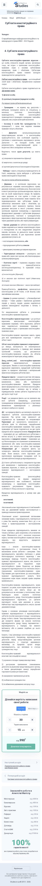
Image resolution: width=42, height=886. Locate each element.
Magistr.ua (17, 13)
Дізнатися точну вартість (21, 747)
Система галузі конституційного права (22, 779)
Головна (4, 18)
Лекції (12, 18)
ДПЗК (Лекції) (21, 18)
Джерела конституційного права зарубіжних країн (17, 767)
